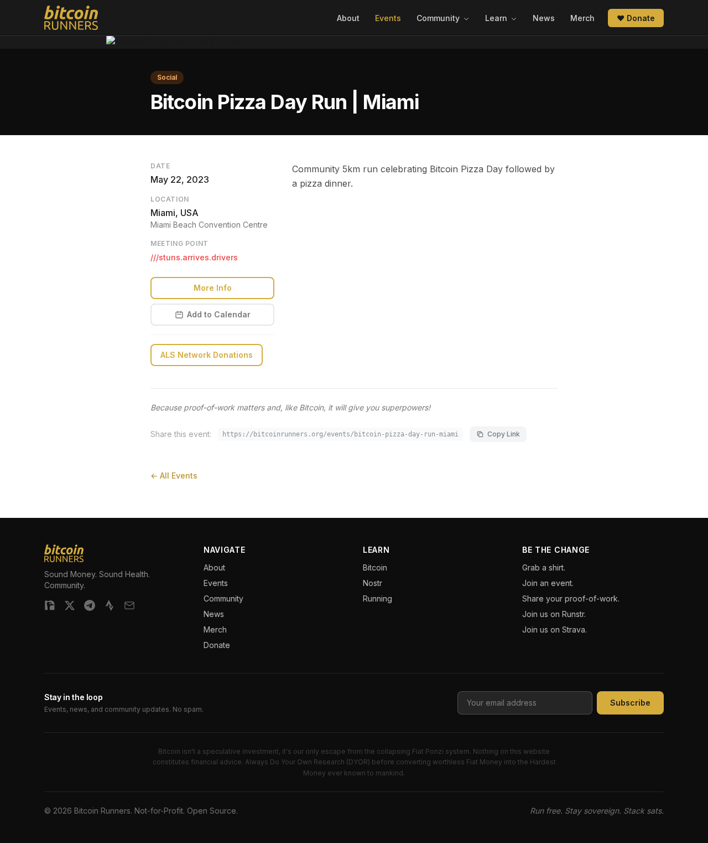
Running (377, 598)
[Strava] (109, 605)
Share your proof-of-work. (571, 598)
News (544, 18)
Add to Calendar (219, 314)
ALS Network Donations (206, 354)
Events (388, 18)
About (348, 18)
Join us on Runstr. (554, 614)
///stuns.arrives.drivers (194, 257)
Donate (217, 645)
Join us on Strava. (554, 629)
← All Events (173, 475)
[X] (69, 605)
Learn (497, 18)
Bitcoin (375, 567)
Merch (582, 18)
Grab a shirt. (543, 567)
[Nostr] (49, 605)
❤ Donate (636, 18)
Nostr (372, 583)
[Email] (129, 605)
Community (439, 18)
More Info (213, 287)
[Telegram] (89, 605)
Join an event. (548, 583)
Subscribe (630, 702)
